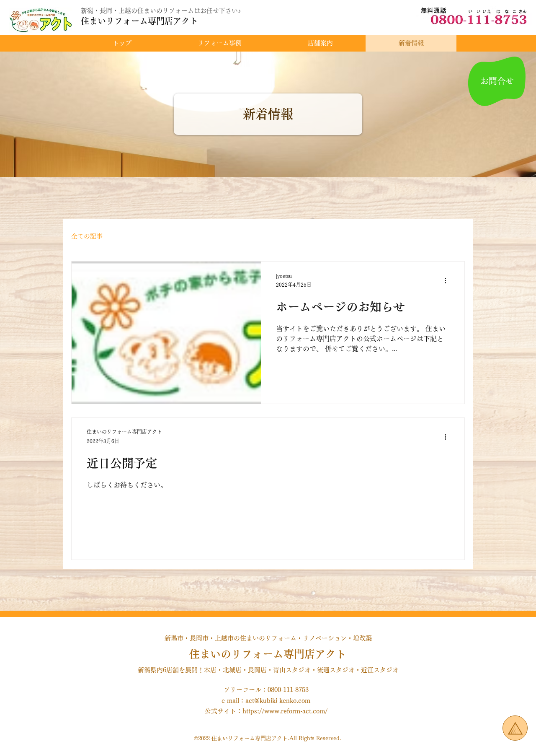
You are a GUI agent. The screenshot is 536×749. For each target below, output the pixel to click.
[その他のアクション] (448, 281)
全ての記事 (87, 236)
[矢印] (515, 728)
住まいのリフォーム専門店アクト (267, 654)
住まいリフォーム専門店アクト (139, 21)
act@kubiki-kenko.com (277, 700)
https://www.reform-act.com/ (284, 711)
